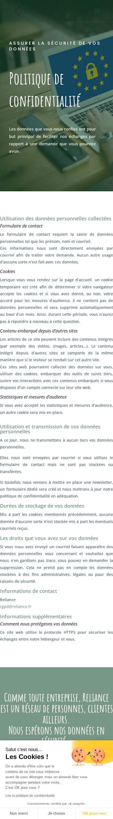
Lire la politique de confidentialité (30, 796)
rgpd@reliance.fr (15, 606)
